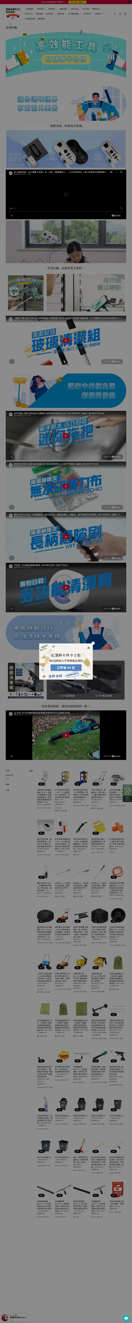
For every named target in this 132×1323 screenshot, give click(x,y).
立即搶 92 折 (66, 667)
